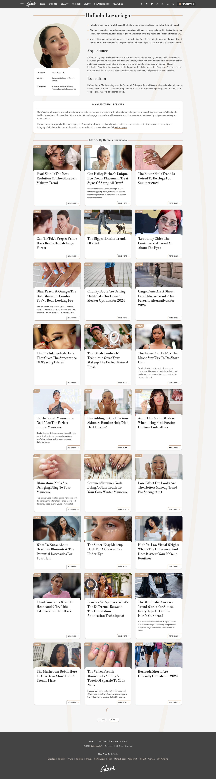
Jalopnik (61, 759)
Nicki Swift (132, 759)
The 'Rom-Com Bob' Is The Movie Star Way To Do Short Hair (158, 357)
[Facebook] (141, 5)
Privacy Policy (119, 741)
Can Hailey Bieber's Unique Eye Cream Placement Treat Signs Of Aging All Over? (107, 178)
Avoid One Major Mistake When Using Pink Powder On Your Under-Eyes (156, 422)
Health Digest (99, 759)
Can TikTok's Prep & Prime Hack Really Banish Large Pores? (57, 243)
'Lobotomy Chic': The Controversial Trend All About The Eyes (155, 243)
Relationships (102, 4)
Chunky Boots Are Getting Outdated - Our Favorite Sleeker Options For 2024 (106, 296)
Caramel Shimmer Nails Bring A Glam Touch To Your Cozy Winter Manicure (107, 487)
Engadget (51, 759)
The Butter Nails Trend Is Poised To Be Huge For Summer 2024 (156, 178)
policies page (120, 127)
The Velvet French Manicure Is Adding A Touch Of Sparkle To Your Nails (106, 678)
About (92, 741)
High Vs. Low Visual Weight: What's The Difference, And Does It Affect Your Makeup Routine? (158, 551)
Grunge (89, 759)
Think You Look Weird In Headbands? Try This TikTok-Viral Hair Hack (55, 606)
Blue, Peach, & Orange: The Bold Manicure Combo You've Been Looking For (56, 296)
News (42, 4)
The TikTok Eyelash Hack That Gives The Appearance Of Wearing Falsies (57, 357)
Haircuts (139, 326)
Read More (72, 203)
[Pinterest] (146, 5)
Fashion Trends (141, 575)
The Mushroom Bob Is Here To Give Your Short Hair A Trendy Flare (57, 676)
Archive (103, 741)
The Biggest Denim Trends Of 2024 (106, 241)
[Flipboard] (151, 5)
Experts (53, 4)
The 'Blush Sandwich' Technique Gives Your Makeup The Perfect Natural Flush (107, 360)
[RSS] (173, 5)
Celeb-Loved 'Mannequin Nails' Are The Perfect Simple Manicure (55, 422)
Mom (110, 759)
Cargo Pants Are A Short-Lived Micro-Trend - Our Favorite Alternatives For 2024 (156, 298)
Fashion (76, 4)
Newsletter (188, 4)
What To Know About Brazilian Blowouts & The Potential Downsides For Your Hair (55, 551)
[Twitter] (162, 5)
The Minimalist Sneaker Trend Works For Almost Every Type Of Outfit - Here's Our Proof (156, 609)
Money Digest (120, 759)
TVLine (70, 759)
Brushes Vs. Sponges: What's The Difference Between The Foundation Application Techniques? (107, 609)
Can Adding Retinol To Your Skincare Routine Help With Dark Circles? (107, 422)
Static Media (96, 746)
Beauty (65, 4)
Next (113, 720)
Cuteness (79, 759)
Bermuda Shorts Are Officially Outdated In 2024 (158, 674)
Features (118, 4)
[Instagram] (157, 5)
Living (87, 4)
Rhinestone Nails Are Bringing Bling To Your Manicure (54, 487)
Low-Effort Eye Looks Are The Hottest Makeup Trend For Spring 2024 (157, 487)
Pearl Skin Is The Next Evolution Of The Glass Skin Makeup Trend (57, 178)
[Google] (167, 5)
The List (142, 759)
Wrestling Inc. (162, 759)
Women (151, 759)
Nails (36, 264)
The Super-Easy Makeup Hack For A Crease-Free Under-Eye (105, 549)
